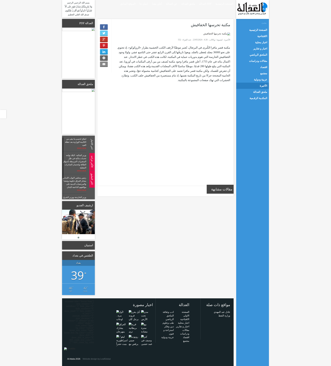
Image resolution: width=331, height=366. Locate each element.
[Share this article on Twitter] (104, 33)
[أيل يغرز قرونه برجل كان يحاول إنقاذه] (134, 319)
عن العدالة (171, 3)
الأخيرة (227, 40)
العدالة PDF (205, 3)
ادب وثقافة (168, 312)
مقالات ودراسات (258, 61)
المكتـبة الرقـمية (258, 98)
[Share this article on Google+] (104, 39)
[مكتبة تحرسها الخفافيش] (216, 33)
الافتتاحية (184, 319)
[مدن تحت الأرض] (146, 315)
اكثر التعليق (92, 179)
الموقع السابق (128, 3)
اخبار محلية (183, 323)
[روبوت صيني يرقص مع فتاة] (134, 342)
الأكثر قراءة (92, 161)
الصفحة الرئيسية (224, 3)
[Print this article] (104, 58)
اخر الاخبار (92, 144)
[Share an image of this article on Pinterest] (104, 45)
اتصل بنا (143, 3)
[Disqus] (173, 136)
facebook (103, 3)
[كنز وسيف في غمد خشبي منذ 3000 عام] (146, 344)
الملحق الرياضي (258, 54)
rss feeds (98, 3)
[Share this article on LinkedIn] (104, 52)
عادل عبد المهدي (222, 312)
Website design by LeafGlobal (97, 359)
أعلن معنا (157, 3)
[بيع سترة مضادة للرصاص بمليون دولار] (146, 333)
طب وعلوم (168, 323)
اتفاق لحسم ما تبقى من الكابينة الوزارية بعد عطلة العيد (75, 142)
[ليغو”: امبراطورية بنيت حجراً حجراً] (122, 342)
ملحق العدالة (188, 3)
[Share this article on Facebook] (104, 27)
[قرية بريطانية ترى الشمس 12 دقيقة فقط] (134, 331)
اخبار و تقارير (182, 326)
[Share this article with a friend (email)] (104, 64)
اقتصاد (186, 337)
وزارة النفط (224, 315)
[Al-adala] (252, 8)
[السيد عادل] (78, 222)
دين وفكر (169, 326)
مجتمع (186, 341)
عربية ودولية (167, 337)
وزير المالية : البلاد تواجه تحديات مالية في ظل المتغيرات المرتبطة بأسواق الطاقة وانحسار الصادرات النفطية (74, 161)
